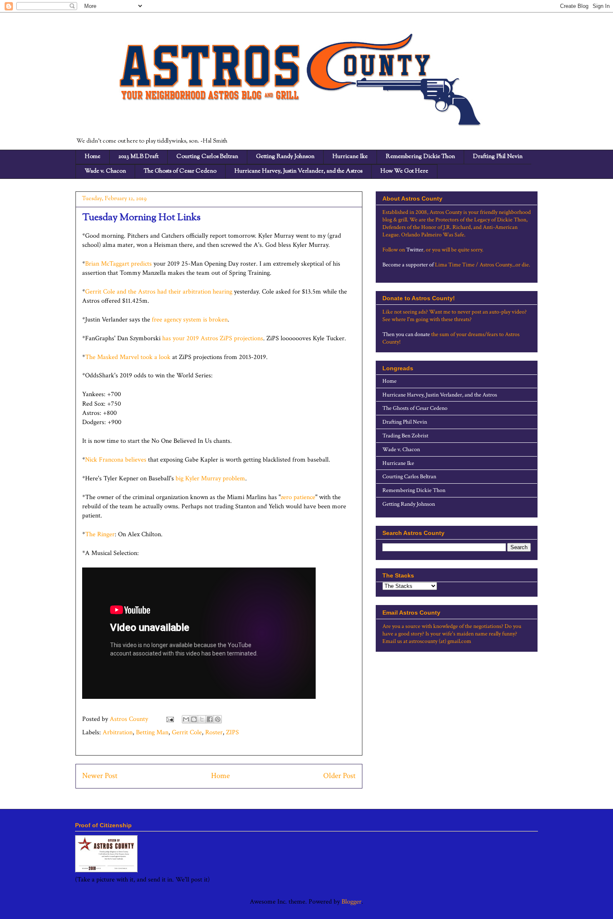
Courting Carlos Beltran (207, 157)
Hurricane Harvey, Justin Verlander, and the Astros (298, 171)
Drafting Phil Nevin (498, 157)
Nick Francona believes (116, 459)
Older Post (339, 776)
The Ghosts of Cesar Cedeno (180, 171)
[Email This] (186, 719)
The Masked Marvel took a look (128, 357)
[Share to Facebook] (210, 719)
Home (92, 157)
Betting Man (152, 732)
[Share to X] (202, 719)
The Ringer (100, 534)
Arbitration (118, 732)
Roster (214, 732)
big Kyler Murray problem (210, 478)
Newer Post (100, 776)
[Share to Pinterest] (218, 719)
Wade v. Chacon (105, 171)
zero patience (298, 497)
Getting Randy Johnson (285, 157)
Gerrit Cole (187, 732)
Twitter (414, 250)
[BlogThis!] (194, 719)
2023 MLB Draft (138, 157)
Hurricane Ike (350, 157)
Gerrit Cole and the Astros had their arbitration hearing (158, 291)
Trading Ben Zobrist (405, 435)
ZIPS (232, 732)
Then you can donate (406, 334)
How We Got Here (404, 171)
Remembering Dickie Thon (420, 157)
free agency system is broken (190, 319)
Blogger (352, 901)
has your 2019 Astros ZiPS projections (212, 338)
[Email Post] (169, 719)
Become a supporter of (408, 265)
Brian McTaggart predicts (118, 263)
